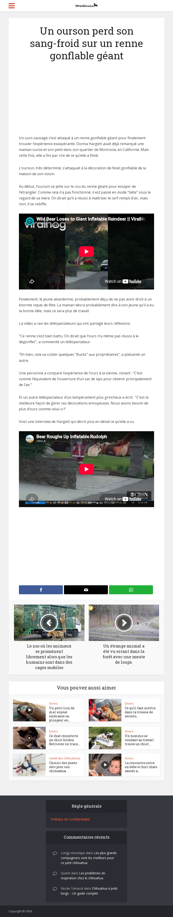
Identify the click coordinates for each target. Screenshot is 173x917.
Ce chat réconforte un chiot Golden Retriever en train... (64, 740)
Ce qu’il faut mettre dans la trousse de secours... (140, 712)
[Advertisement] (86, 101)
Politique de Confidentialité (70, 819)
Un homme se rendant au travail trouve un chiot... (139, 740)
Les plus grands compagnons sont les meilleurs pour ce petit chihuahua (89, 858)
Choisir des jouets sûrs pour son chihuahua (63, 767)
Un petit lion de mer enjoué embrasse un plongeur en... (62, 714)
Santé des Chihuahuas (64, 758)
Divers (53, 703)
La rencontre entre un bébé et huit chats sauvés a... (141, 767)
